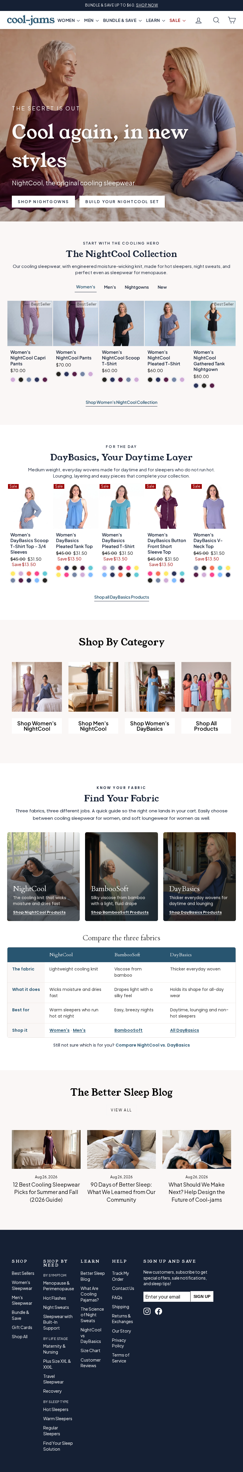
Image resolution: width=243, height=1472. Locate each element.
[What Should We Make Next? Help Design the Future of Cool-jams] (196, 1149)
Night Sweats (56, 1307)
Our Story (121, 1330)
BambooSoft (128, 1030)
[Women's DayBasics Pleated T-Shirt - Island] (136, 575)
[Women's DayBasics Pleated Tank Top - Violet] (82, 575)
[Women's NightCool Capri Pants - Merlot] (45, 380)
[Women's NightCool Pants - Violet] (90, 374)
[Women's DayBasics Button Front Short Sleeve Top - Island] (182, 573)
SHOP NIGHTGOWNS (43, 201)
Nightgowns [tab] (137, 287)
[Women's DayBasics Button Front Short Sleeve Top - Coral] (158, 573)
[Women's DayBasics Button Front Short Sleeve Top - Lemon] (166, 573)
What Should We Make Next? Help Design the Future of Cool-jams (197, 1192)
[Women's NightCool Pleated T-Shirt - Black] (150, 380)
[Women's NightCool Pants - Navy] (66, 374)
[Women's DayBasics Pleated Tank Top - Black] (74, 568)
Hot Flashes (54, 1298)
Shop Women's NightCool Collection (121, 402)
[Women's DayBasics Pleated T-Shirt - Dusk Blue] (112, 568)
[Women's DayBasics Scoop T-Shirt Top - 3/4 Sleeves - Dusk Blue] (13, 580)
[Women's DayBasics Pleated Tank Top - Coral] (58, 568)
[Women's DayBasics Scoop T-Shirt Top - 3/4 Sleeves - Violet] (21, 573)
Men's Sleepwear (22, 1300)
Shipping (120, 1306)
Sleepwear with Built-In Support (58, 1322)
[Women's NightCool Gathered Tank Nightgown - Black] (204, 385)
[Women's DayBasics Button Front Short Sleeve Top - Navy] (174, 573)
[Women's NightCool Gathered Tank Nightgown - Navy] (196, 385)
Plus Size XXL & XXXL (57, 1364)
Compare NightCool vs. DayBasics (153, 1045)
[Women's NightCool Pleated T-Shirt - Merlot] (166, 380)
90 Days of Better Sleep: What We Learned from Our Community (121, 1192)
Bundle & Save (120, 20)
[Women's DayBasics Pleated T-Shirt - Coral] (120, 575)
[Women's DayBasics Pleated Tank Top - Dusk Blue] (74, 575)
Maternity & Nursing (54, 1348)
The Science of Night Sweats (92, 1314)
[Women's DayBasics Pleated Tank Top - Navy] (66, 568)
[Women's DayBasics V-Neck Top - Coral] (212, 568)
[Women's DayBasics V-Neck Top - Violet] (204, 575)
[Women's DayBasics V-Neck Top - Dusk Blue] (196, 568)
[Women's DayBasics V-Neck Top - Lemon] (228, 568)
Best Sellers (23, 1273)
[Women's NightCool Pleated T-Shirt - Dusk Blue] (174, 380)
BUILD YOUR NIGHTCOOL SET (122, 201)
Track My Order (120, 1276)
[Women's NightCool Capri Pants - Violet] (13, 380)
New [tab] (162, 287)
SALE (175, 20)
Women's (59, 1030)
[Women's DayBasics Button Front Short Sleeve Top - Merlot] (182, 580)
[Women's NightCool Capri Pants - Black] (21, 380)
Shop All (20, 1336)
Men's (79, 1030)
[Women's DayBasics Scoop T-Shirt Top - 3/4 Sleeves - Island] (45, 573)
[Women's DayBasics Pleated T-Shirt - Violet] (104, 568)
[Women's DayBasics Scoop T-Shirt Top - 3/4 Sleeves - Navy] (29, 580)
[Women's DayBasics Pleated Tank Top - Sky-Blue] (90, 575)
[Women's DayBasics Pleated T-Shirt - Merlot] (120, 568)
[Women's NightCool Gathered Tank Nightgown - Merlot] (212, 385)
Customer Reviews (91, 1362)
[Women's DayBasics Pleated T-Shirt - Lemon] (136, 568)
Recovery (52, 1391)
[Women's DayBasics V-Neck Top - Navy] (228, 575)
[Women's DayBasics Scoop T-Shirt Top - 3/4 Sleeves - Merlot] (21, 580)
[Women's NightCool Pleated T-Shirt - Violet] (182, 380)
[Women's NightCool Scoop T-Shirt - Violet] (136, 380)
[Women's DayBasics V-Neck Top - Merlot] (196, 575)
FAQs (117, 1297)
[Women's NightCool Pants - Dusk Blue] (82, 374)
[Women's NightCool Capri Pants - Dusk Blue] (29, 380)
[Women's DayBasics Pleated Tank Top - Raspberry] (66, 575)
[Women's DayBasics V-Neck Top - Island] (220, 568)
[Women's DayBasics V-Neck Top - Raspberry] (212, 575)
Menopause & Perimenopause (58, 1285)
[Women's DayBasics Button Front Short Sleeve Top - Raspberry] (150, 573)
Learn (153, 20)
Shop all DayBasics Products (121, 597)
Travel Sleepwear (53, 1379)
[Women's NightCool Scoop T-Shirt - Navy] (112, 380)
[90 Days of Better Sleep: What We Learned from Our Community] (121, 1149)
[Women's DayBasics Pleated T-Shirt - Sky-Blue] (104, 575)
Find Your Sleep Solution (58, 1446)
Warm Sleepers (57, 1418)
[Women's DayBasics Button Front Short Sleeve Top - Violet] (166, 580)
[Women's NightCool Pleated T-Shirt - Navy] (158, 380)
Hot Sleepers (55, 1409)
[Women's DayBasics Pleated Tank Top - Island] (90, 568)
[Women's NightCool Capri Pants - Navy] (37, 380)
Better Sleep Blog (93, 1276)
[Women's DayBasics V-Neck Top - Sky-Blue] (220, 575)
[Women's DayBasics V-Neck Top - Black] (204, 568)
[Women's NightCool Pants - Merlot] (74, 374)
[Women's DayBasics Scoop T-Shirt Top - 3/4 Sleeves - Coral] (29, 573)
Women (66, 20)
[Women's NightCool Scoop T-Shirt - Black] (104, 380)
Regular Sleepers (51, 1430)
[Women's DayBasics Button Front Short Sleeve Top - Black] (150, 580)
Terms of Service (121, 1357)
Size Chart (90, 1350)
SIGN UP (202, 1296)
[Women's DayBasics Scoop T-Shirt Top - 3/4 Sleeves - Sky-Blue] (37, 580)
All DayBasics (184, 1030)
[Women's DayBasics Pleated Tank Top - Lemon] (58, 575)
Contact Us (123, 1288)
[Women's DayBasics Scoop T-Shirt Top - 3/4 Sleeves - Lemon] (13, 573)
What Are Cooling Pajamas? (90, 1293)
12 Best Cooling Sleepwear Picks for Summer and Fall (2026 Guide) (46, 1192)
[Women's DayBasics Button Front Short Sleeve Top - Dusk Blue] (158, 580)
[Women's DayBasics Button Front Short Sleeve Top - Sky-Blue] (174, 580)
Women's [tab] (85, 286)
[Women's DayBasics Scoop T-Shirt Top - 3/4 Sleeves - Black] (45, 580)
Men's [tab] (110, 287)
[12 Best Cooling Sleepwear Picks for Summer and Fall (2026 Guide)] (46, 1149)
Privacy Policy (119, 1343)
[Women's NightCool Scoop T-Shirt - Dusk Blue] (128, 380)
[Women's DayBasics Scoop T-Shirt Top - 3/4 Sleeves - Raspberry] (37, 573)
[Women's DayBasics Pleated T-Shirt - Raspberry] (128, 568)
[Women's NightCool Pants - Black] (58, 374)
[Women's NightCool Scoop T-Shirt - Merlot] (120, 380)
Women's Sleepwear (22, 1285)
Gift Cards (22, 1327)
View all (121, 1110)
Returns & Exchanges (122, 1318)
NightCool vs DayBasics (91, 1335)
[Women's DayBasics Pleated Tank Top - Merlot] (82, 568)
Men (89, 20)
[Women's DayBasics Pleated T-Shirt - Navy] (112, 575)
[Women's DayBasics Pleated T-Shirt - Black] (128, 575)
